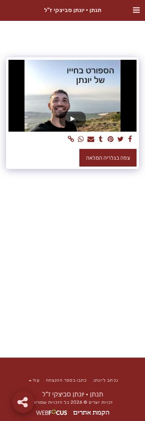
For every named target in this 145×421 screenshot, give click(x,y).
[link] (71, 139)
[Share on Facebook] (130, 139)
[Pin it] (110, 139)
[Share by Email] (91, 139)
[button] (136, 10)
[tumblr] (100, 139)
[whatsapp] (81, 139)
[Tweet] (120, 139)
